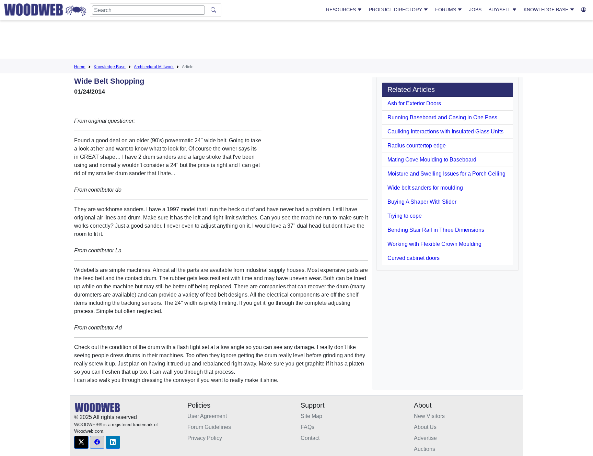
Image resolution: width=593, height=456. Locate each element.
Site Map (311, 416)
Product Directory (396, 9)
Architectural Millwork (154, 66)
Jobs (475, 9)
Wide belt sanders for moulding (425, 188)
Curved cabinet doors (413, 258)
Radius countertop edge (416, 145)
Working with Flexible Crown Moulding (434, 244)
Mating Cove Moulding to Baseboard (431, 160)
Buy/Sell (500, 9)
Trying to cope (404, 216)
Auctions (424, 449)
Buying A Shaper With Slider (421, 202)
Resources (341, 9)
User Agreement (207, 416)
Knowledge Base (547, 9)
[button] (81, 442)
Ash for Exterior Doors (414, 103)
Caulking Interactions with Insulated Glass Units (445, 131)
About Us (425, 427)
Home (79, 66)
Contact (310, 438)
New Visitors (429, 416)
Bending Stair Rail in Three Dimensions (435, 230)
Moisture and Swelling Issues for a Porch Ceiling (446, 174)
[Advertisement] (296, 40)
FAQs (307, 427)
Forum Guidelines (209, 427)
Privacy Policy (204, 438)
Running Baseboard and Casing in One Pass (442, 117)
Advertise (425, 438)
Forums (446, 9)
